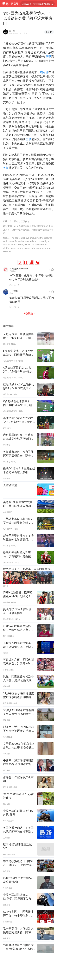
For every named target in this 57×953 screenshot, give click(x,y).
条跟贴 (28, 313)
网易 (5, 3)
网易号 (14, 3)
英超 (6, 167)
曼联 (28, 139)
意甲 (48, 56)
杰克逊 (44, 72)
